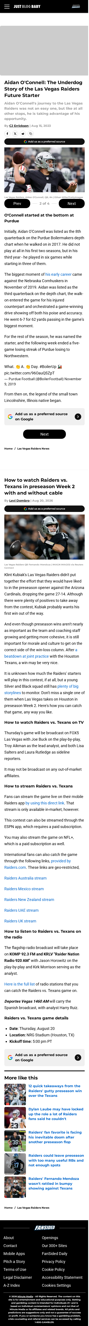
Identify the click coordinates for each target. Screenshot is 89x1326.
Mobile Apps (14, 1253)
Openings (50, 1237)
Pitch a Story (14, 1261)
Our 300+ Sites (54, 1245)
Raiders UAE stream (21, 910)
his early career (58, 274)
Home (8, 448)
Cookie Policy (53, 1269)
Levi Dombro (19, 501)
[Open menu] (7, 6)
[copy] (31, 134)
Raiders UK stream (20, 921)
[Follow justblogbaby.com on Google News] (78, 416)
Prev (17, 203)
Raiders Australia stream (25, 878)
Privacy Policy (53, 1261)
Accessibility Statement (62, 1277)
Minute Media (25, 1296)
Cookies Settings (56, 1285)
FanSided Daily (54, 1253)
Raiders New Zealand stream (29, 899)
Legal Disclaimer (17, 1277)
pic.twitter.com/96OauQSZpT (29, 373)
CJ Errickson (19, 126)
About (8, 1237)
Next (72, 203)
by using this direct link (44, 803)
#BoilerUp (48, 366)
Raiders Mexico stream (24, 889)
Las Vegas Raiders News (33, 448)
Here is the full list (19, 984)
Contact (10, 1245)
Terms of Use (14, 1269)
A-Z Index (11, 1285)
